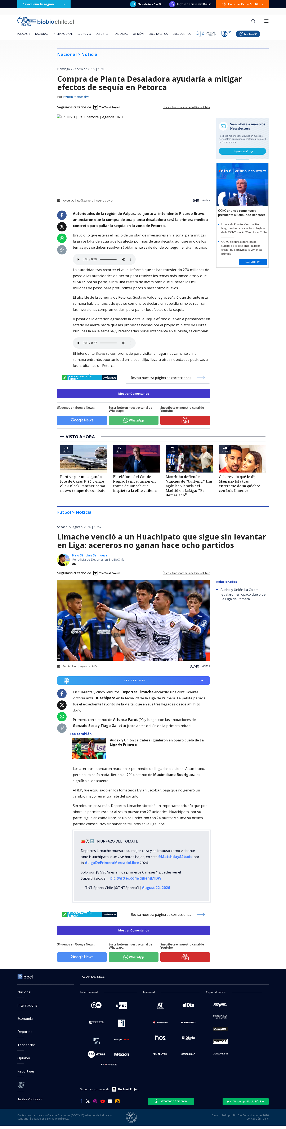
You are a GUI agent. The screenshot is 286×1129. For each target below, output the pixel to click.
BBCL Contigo (182, 34)
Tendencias (120, 34)
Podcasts (23, 34)
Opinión (138, 34)
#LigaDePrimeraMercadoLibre (112, 862)
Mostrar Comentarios (133, 393)
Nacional (41, 34)
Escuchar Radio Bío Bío (244, 4)
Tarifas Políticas (29, 1099)
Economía (84, 34)
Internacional (62, 34)
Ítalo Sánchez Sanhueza (89, 555)
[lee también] (90, 748)
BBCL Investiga (158, 34)
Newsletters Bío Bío (150, 4)
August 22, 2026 (156, 887)
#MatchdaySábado (175, 856)
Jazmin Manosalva (76, 97)
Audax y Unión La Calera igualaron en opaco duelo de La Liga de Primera (157, 742)
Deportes (102, 34)
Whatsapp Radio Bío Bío (248, 1101)
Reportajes (26, 1071)
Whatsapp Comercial (173, 1101)
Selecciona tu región (38, 4)
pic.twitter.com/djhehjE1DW (135, 878)
